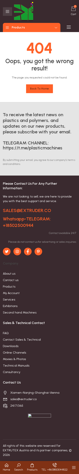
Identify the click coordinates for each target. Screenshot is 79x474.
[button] (6, 467)
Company (11, 263)
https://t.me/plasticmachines (32, 148)
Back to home (39, 88)
